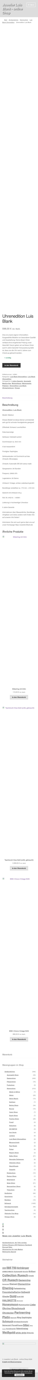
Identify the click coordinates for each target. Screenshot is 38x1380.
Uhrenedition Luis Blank (18, 386)
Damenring (24, 1280)
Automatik (27, 381)
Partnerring (22, 1312)
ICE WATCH (13, 1129)
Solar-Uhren (11, 1183)
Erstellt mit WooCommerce (11, 1362)
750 (14, 1268)
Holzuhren (12, 1126)
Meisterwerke (26, 383)
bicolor (25, 1271)
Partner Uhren (11, 1176)
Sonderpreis (11, 1328)
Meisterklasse (16, 383)
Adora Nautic (13, 1099)
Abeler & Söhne (14, 1092)
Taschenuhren (9, 1210)
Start (5, 20)
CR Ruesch (10, 1280)
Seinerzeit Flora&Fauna (12, 1325)
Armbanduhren (13, 20)
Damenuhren (11, 1078)
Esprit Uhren (13, 1116)
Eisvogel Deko (7, 1247)
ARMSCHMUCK (8, 1271)
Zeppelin (12, 1170)
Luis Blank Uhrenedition (18, 377)
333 (4, 1267)
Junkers (12, 1136)
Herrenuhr (20, 1301)
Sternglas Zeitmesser (16, 1159)
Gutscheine (9, 1196)
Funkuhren (10, 1085)
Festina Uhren (14, 1119)
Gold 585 (20, 1296)
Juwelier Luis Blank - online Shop (12, 8)
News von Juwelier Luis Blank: (17, 1235)
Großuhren (8, 1193)
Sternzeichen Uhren (13, 1186)
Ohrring (6, 1308)
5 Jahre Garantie (17, 381)
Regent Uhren (14, 1153)
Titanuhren (10, 1190)
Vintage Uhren (9, 1217)
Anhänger (23, 1268)
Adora (11, 1095)
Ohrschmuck (18, 1308)
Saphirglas (27, 1317)
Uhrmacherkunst (8, 388)
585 (8, 1267)
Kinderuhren (11, 1173)
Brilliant (32, 1271)
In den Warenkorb (11, 365)
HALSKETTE (9, 1300)
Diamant (14, 1284)
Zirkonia (30, 1333)
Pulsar (11, 1149)
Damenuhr (5, 1284)
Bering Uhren (13, 1105)
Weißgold (8, 1332)
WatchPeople (13, 1166)
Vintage (17, 388)
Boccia (11, 1109)
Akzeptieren (19, 1375)
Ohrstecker (8, 1312)
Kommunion (24, 1304)
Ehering (7, 1288)
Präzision (5, 386)
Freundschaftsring (11, 1292)
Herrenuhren (24, 20)
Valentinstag (22, 1328)
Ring (19, 1317)
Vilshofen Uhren (14, 1163)
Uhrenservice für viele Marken (12, 1249)
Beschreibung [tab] (7, 398)
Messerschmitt (14, 1142)
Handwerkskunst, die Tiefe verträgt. (14, 1243)
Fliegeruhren (11, 1082)
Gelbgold (25, 1292)
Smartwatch (11, 1180)
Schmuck (8, 1203)
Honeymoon (10, 1304)
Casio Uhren (13, 1112)
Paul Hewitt (13, 1146)
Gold (13, 1296)
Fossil (11, 1122)
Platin (6, 1317)
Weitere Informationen (26, 1373)
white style (21, 1332)
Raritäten (8, 1200)
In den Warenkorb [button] (19, 697)
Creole (31, 1275)
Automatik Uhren (13, 1075)
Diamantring (24, 1283)
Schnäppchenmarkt (11, 1207)
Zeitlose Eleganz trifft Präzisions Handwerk (17, 1245)
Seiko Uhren (13, 1156)
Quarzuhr (14, 1318)
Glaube (5, 1296)
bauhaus (12, 1102)
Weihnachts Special (9, 1252)
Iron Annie (12, 1132)
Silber (26, 1325)
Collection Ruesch (15, 1275)
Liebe (33, 1304)
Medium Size (6, 383)
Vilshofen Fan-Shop (11, 1213)
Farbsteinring (19, 1288)
